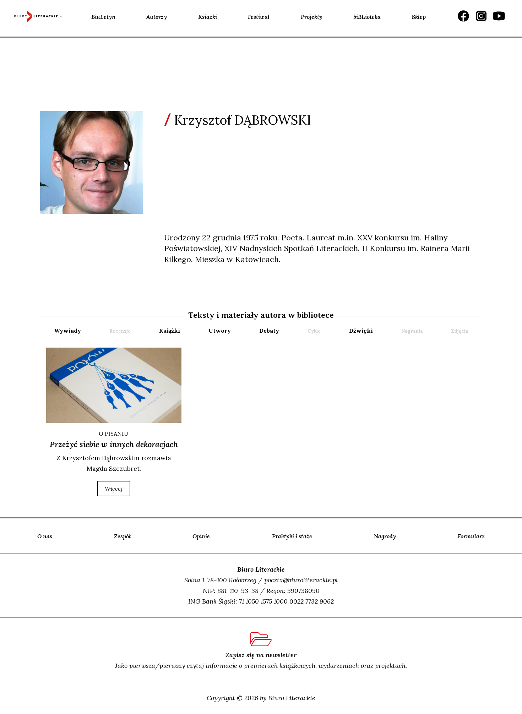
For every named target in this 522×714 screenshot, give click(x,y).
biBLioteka (367, 16)
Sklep (419, 16)
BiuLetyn (103, 16)
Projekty (311, 16)
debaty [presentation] (269, 330)
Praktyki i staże (292, 536)
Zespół (122, 536)
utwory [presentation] (219, 330)
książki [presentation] (169, 330)
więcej (114, 488)
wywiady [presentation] (67, 330)
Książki (207, 16)
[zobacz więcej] (113, 385)
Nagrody (385, 536)
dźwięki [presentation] (361, 330)
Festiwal (259, 16)
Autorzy (156, 16)
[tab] (81, 330)
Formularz (471, 536)
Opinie (201, 536)
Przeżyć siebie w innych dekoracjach (114, 444)
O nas (44, 536)
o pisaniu (114, 433)
